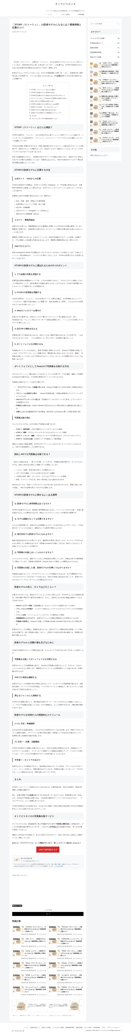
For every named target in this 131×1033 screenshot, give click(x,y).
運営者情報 (97, 1027)
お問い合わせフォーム (98, 155)
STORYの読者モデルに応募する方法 (43, 92)
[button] (117, 24)
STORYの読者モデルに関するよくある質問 (45, 104)
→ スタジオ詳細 (58, 866)
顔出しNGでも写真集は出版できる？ (43, 101)
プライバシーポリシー (113, 1027)
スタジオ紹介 (88, 1027)
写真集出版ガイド (35, 1027)
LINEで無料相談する (47, 850)
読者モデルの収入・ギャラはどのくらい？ (44, 107)
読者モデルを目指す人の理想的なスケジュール (46, 113)
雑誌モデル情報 (18, 905)
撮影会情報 (79, 1027)
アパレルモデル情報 (58, 1027)
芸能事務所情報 (70, 1027)
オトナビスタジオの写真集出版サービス (44, 118)
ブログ (103, 1027)
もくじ (45, 85)
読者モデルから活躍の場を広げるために (44, 110)
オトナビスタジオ (26, 858)
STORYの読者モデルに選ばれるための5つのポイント (48, 95)
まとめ (34, 115)
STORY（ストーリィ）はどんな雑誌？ (43, 89)
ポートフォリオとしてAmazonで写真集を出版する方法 (48, 98)
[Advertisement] (48, 45)
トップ (26, 1027)
